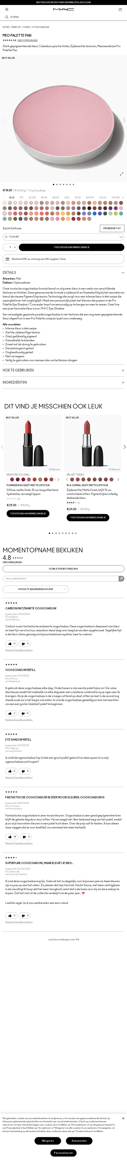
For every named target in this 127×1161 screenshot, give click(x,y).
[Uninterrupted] (110, 203)
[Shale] (68, 208)
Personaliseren (63, 1153)
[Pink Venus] (52, 219)
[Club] (63, 208)
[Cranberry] (26, 214)
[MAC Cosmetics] (63, 9)
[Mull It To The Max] (78, 479)
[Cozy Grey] (52, 208)
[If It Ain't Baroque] (68, 214)
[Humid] (10, 219)
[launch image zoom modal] (121, 174)
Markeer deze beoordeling (18, 650)
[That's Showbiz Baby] (20, 219)
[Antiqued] (42, 219)
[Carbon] (89, 208)
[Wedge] (121, 203)
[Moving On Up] (51, 479)
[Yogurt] (5, 214)
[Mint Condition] (110, 214)
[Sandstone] (100, 203)
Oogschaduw (40, 27)
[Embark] (10, 208)
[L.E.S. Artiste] (42, 203)
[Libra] (20, 214)
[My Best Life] (34, 479)
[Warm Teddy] (89, 479)
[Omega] (47, 203)
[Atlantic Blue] (100, 214)
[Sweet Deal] (111, 479)
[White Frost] (5, 203)
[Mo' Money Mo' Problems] (15, 219)
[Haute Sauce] (79, 219)
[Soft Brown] (116, 203)
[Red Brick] (47, 214)
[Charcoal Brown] (105, 203)
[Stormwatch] (105, 214)
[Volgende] (57, 479)
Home (6, 27)
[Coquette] (47, 219)
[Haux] (47, 208)
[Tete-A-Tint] (95, 203)
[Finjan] (42, 208)
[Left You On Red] (73, 219)
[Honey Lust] (84, 203)
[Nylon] (26, 203)
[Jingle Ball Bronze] (84, 219)
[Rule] (63, 219)
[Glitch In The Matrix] (84, 208)
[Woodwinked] (26, 219)
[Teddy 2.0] (29, 479)
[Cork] (5, 208)
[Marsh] (73, 214)
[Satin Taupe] (15, 208)
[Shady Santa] (79, 214)
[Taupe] (83, 479)
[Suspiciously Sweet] (58, 214)
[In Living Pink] (15, 214)
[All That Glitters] (63, 203)
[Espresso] (20, 208)
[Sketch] (100, 208)
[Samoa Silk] (31, 214)
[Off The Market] (40, 479)
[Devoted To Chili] (12, 479)
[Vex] (10, 203)
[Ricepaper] (58, 203)
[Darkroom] (116, 208)
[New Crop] (121, 214)
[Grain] (68, 203)
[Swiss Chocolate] (31, 208)
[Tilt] (89, 214)
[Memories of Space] (63, 214)
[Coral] (42, 214)
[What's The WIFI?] (116, 214)
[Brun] (26, 208)
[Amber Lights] (36, 219)
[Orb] (36, 203)
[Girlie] (10, 214)
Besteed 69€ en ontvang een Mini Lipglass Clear (63, 2)
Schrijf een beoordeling (63, 569)
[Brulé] (20, 203)
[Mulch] (31, 219)
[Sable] (89, 219)
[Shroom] (15, 203)
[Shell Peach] (36, 214)
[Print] (58, 208)
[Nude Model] (95, 208)
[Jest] (52, 203)
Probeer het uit (112, 228)
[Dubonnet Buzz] (46, 479)
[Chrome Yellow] (68, 219)
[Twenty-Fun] (23, 479)
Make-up (16, 27)
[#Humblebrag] (121, 208)
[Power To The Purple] (110, 208)
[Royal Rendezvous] (36, 208)
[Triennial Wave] (95, 214)
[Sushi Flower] (58, 219)
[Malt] (31, 203)
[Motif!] (73, 203)
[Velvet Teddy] (72, 479)
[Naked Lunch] (79, 203)
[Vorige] (7, 479)
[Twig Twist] (106, 479)
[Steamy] (5, 219)
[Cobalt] (84, 214)
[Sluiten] (123, 1118)
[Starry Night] (105, 208)
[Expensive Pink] (52, 214)
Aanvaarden (79, 1141)
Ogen (26, 27)
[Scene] (73, 208)
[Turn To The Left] (18, 479)
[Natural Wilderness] (89, 203)
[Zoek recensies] (121, 578)
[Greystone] (79, 208)
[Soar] (100, 479)
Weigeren (48, 1141)
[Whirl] (94, 479)
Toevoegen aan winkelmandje (72, 247)
